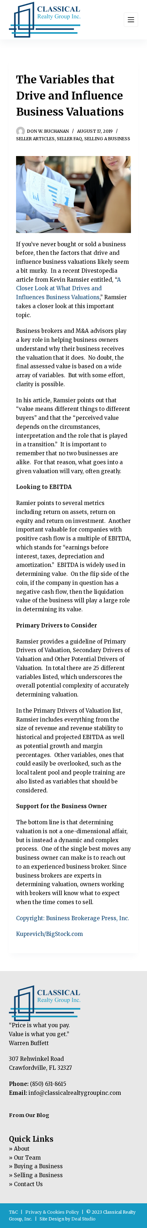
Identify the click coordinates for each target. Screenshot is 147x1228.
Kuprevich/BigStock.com (49, 934)
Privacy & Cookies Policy (52, 1212)
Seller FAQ (69, 138)
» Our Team (25, 1157)
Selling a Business (107, 138)
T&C (13, 1212)
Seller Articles (35, 138)
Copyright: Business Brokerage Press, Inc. (72, 918)
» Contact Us (26, 1184)
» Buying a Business (36, 1166)
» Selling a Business (36, 1175)
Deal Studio (83, 1219)
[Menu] (131, 20)
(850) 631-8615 (48, 1084)
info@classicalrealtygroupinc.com (75, 1092)
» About (19, 1148)
